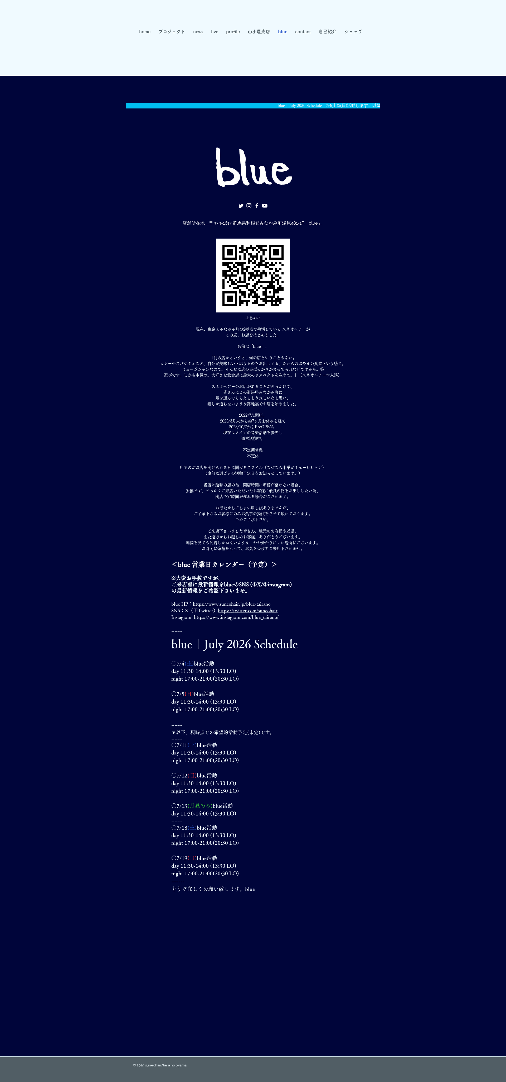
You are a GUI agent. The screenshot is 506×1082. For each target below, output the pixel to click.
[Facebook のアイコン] (257, 205)
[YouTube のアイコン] (264, 205)
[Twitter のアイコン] (241, 205)
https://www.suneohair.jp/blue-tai (227, 603)
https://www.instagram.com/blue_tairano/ (236, 617)
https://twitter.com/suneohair (248, 610)
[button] (259, 31)
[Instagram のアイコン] (249, 205)
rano (265, 603)
